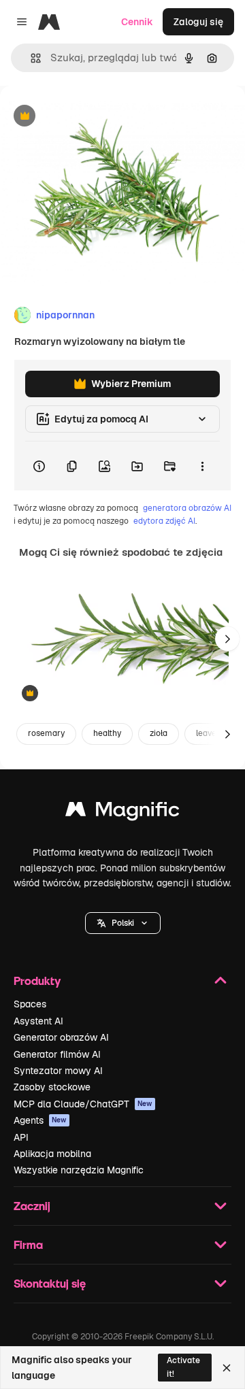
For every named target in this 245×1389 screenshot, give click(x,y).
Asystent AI (38, 1021)
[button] (123, 923)
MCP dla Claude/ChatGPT (83, 1104)
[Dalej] (227, 639)
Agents (40, 1120)
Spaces (30, 1004)
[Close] (226, 1368)
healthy (107, 733)
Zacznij (32, 1206)
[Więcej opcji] (202, 466)
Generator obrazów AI (61, 1037)
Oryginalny (94, 116)
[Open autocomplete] (30, 58)
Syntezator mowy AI (58, 1071)
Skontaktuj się (50, 1283)
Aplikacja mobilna (52, 1154)
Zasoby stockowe (52, 1087)
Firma (28, 1244)
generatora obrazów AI (187, 508)
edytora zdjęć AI (164, 521)
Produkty (37, 980)
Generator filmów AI (57, 1054)
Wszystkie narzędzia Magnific (79, 1170)
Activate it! (183, 1367)
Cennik (137, 22)
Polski (123, 923)
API (21, 1137)
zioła (158, 733)
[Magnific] (122, 812)
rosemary (46, 733)
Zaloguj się (198, 22)
